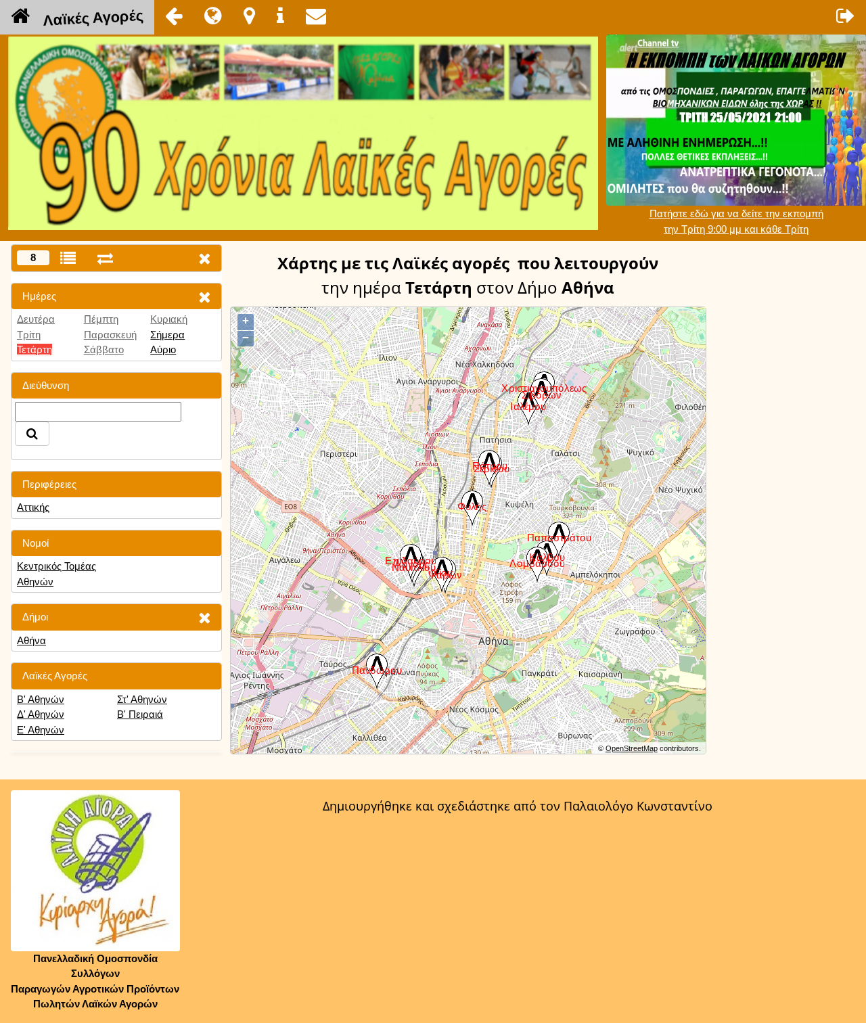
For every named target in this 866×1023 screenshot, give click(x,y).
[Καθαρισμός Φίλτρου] (204, 296)
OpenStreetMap (632, 748)
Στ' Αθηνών (142, 699)
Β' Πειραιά (140, 714)
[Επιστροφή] (173, 15)
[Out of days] (105, 258)
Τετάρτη (34, 349)
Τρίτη (29, 334)
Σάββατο (104, 349)
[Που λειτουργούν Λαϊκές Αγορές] (249, 15)
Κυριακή (168, 319)
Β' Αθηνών (40, 699)
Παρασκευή (110, 334)
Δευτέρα (36, 319)
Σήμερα (167, 334)
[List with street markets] (68, 258)
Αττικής (33, 507)
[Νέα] (213, 15)
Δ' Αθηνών (40, 714)
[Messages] (316, 15)
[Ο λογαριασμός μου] (845, 15)
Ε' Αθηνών (40, 729)
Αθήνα (31, 640)
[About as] (280, 15)
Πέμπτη (101, 319)
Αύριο (163, 349)
